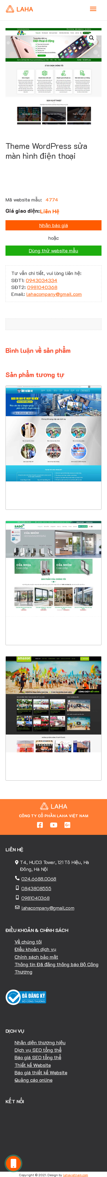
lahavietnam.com (75, 1175)
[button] (92, 38)
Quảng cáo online (33, 1080)
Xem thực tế (53, 493)
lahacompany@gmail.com (54, 294)
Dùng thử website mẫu (53, 250)
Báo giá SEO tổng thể (38, 1057)
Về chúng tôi (28, 941)
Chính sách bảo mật (36, 956)
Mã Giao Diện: (53, 437)
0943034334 (41, 280)
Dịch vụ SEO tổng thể (38, 1050)
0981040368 (42, 287)
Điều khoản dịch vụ (35, 949)
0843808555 (36, 888)
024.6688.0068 (38, 878)
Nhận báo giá (53, 225)
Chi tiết (53, 476)
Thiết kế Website (33, 1065)
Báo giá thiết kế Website (41, 1072)
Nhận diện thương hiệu (40, 1042)
